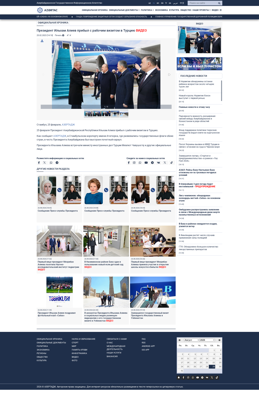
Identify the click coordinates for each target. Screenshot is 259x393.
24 (182, 366)
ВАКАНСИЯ (112, 356)
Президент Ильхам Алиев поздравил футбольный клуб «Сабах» (57, 314)
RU (154, 3)
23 (220, 362)
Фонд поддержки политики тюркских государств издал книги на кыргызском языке (199, 133)
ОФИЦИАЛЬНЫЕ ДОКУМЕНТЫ (123, 10)
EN (158, 3)
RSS (143, 342)
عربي (175, 3)
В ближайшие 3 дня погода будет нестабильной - (197, 185)
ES (170, 3)
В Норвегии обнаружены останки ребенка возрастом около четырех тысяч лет (196, 84)
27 (201, 366)
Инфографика (79, 353)
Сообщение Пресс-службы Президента (58, 211)
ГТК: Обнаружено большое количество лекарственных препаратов (198, 248)
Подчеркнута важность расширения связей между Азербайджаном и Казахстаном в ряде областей (197, 119)
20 (201, 362)
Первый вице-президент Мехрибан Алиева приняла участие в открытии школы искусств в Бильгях (150, 264)
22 (214, 362)
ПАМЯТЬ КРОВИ (79, 350)
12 (195, 358)
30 (220, 366)
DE (162, 3)
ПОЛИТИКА (147, 10)
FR (166, 3)
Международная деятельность (116, 348)
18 (188, 362)
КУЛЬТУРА (174, 10)
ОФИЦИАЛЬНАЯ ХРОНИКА (95, 10)
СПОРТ (75, 342)
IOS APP (145, 350)
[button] (106, 74)
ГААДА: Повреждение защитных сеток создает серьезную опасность (93, 17)
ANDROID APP (148, 346)
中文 (182, 3)
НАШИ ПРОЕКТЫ (200, 10)
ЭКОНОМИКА (161, 10)
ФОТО (74, 360)
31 (182, 371)
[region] (200, 168)
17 (182, 362)
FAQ (143, 339)
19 (195, 362)
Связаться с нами (117, 339)
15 (214, 358)
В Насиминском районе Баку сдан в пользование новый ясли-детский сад (103, 264)
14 (207, 358)
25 (188, 366)
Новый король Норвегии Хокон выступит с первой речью (194, 96)
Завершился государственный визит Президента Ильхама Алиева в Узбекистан (150, 315)
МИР (74, 346)
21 (207, 362)
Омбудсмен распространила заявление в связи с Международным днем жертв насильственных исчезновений (199, 212)
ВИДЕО (215, 10)
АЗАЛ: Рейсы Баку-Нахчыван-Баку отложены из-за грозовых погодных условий (197, 172)
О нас (110, 342)
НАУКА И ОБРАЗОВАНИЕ (83, 339)
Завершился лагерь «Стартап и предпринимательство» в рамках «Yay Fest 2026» (198, 158)
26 (195, 366)
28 (207, 366)
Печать (58, 35)
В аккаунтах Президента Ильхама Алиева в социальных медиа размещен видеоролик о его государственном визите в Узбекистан (105, 317)
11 (188, 358)
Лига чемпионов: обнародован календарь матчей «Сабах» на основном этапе (199, 198)
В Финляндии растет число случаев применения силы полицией (196, 236)
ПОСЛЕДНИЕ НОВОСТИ (193, 75)
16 (220, 358)
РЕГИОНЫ (41, 353)
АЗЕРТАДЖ (68, 124)
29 (214, 366)
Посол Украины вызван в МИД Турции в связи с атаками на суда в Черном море (199, 145)
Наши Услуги (114, 353)
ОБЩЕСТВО (185, 10)
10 (182, 358)
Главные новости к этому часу (194, 107)
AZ (150, 3)
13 (201, 358)
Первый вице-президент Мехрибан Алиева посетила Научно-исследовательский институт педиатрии (58, 266)
